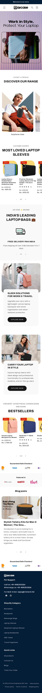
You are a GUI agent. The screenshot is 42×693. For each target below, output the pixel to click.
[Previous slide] (4, 40)
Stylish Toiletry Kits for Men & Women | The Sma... (20, 523)
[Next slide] (37, 40)
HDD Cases (8, 638)
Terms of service (21, 687)
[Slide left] (16, 199)
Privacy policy (9, 687)
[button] (4, 7)
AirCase (11, 683)
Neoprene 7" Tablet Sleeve (26, 436)
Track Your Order (11, 670)
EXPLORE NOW (17, 319)
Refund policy (34, 683)
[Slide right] (25, 199)
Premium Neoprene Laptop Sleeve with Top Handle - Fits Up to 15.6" (27, 181)
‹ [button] (2, 110)
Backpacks (8, 614)
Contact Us (8, 661)
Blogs (6, 665)
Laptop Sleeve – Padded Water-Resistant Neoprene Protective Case (9, 181)
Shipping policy (34, 687)
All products (9, 656)
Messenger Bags (10, 618)
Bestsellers (8, 609)
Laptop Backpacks (11, 633)
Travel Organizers (11, 642)
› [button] (39, 110)
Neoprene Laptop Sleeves (14, 628)
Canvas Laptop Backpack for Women (9, 436)
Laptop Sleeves (10, 623)
